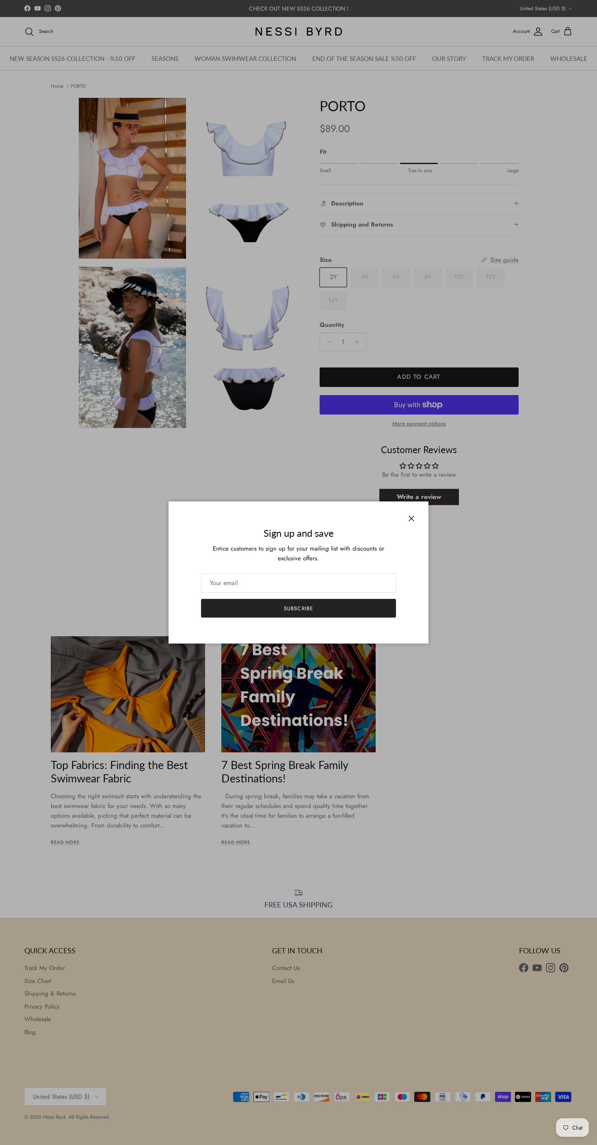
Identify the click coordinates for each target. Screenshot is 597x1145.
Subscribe (298, 608)
